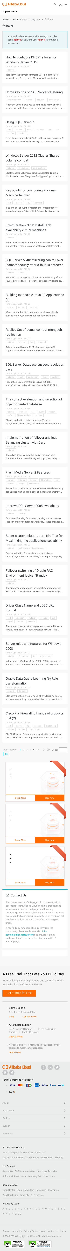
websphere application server (31, 548)
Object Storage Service (13, 1157)
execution (20, 618)
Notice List (53, 1231)
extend (10, 307)
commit (10, 691)
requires (40, 100)
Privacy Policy (31, 1231)
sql (50, 130)
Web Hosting (46, 1157)
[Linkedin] (50, 1067)
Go (6, 754)
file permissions (24, 415)
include (22, 342)
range (21, 483)
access (39, 415)
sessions (33, 307)
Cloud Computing (25, 1190)
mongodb (42, 342)
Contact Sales (29, 1016)
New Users (49, 1176)
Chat (11, 1016)
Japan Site (7, 1171)
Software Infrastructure (14, 1176)
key (28, 203)
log (31, 342)
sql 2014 (40, 130)
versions (22, 133)
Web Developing (10, 1195)
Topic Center (8, 1190)
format (10, 480)
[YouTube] (5, 1072)
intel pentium (35, 729)
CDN (30, 1152)
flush (21, 377)
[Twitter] (57, 1067)
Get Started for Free (19, 992)
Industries (41, 1190)
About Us (17, 1231)
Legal (42, 1231)
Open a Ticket (16, 1036)
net (57, 130)
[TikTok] (11, 1072)
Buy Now (49, 798)
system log (51, 726)
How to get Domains (47, 1171)
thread (22, 272)
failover (10, 70)
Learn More (20, 798)
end (9, 203)
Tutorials (24, 1195)
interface (23, 412)
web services (34, 483)
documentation (14, 100)
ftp (28, 726)
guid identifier (39, 168)
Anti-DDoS (39, 1152)
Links (63, 1231)
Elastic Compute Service (14, 1152)
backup (55, 377)
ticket (44, 377)
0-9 (19, 1213)
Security (59, 1157)
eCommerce (33, 1157)
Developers (53, 1190)
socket (20, 621)
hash (29, 130)
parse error (33, 377)
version (10, 133)
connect (38, 203)
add (9, 130)
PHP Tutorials (37, 1195)
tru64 (9, 415)
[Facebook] (43, 1067)
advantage (54, 100)
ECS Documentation (25, 1171)
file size (33, 480)
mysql (10, 621)
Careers (6, 1231)
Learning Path (35, 1176)
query (41, 412)
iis (34, 656)
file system (23, 168)
